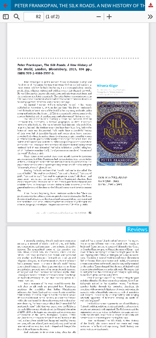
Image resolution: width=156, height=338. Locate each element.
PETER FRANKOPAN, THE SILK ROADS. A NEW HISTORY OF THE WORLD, (85, 5)
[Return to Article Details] (5, 5)
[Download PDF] (150, 5)
